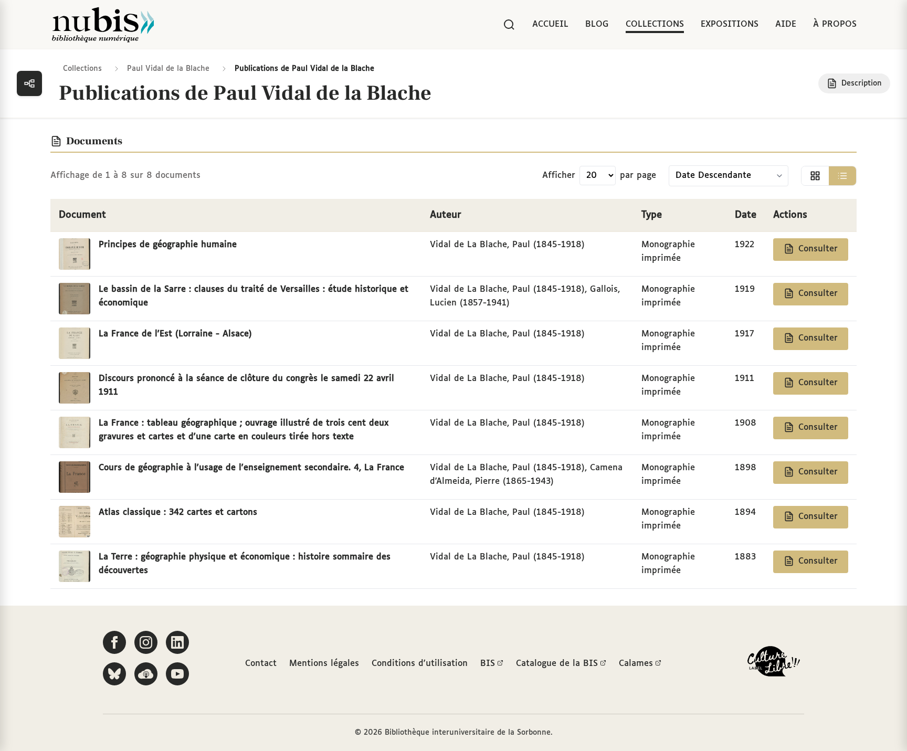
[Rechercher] (509, 24)
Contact (261, 663)
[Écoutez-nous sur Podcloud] (145, 673)
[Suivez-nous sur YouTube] (177, 673)
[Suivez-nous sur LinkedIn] (177, 642)
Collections (655, 24)
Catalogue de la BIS (557, 663)
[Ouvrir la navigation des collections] (29, 83)
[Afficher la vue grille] (815, 175)
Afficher (558, 175)
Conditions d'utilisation (420, 663)
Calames (636, 663)
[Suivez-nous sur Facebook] (114, 642)
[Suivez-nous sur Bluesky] (114, 673)
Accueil (550, 24)
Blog (597, 24)
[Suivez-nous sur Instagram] (145, 642)
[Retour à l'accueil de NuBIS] (102, 24)
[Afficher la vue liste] (842, 175)
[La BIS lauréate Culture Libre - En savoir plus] (773, 663)
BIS (487, 663)
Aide (785, 24)
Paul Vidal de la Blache (168, 68)
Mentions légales (324, 663)
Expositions (729, 24)
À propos (835, 24)
